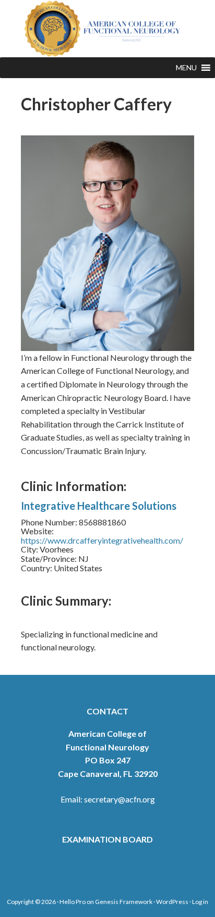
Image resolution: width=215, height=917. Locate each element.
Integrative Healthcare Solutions (98, 505)
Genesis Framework (123, 902)
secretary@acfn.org (119, 799)
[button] (186, 67)
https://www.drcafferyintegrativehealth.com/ (102, 540)
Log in (200, 902)
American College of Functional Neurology (107, 28)
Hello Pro (72, 902)
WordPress (172, 902)
